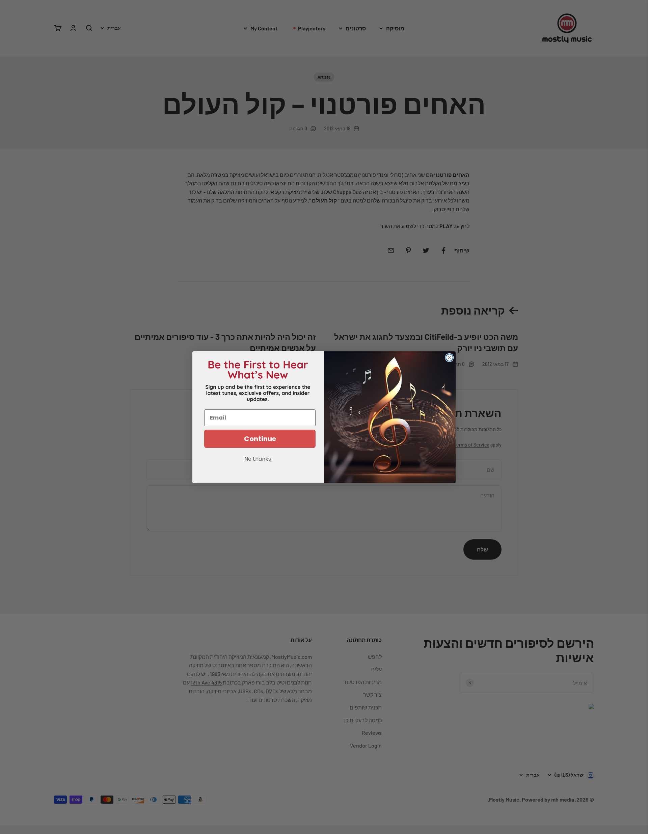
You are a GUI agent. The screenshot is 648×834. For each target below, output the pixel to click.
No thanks (257, 459)
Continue (260, 438)
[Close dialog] (449, 357)
